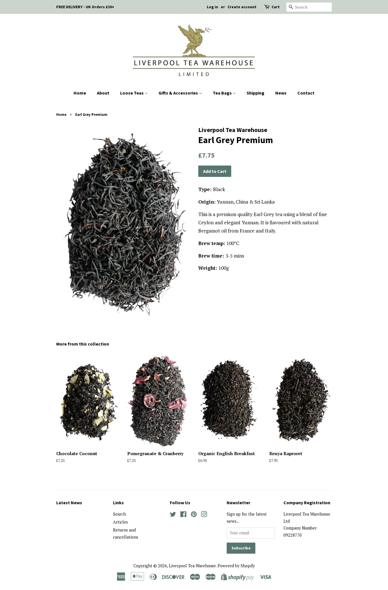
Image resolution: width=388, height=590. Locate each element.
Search (119, 514)
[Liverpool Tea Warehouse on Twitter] (173, 515)
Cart (276, 6)
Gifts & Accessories (178, 93)
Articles (120, 522)
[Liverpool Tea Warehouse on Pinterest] (194, 515)
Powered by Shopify (236, 565)
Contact (305, 93)
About (103, 93)
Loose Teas (132, 93)
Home (80, 93)
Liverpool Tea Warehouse (192, 565)
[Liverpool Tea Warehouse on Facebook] (183, 515)
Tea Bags (223, 93)
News (281, 93)
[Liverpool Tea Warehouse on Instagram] (204, 515)
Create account (242, 6)
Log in (212, 6)
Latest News (69, 502)
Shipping (255, 93)
